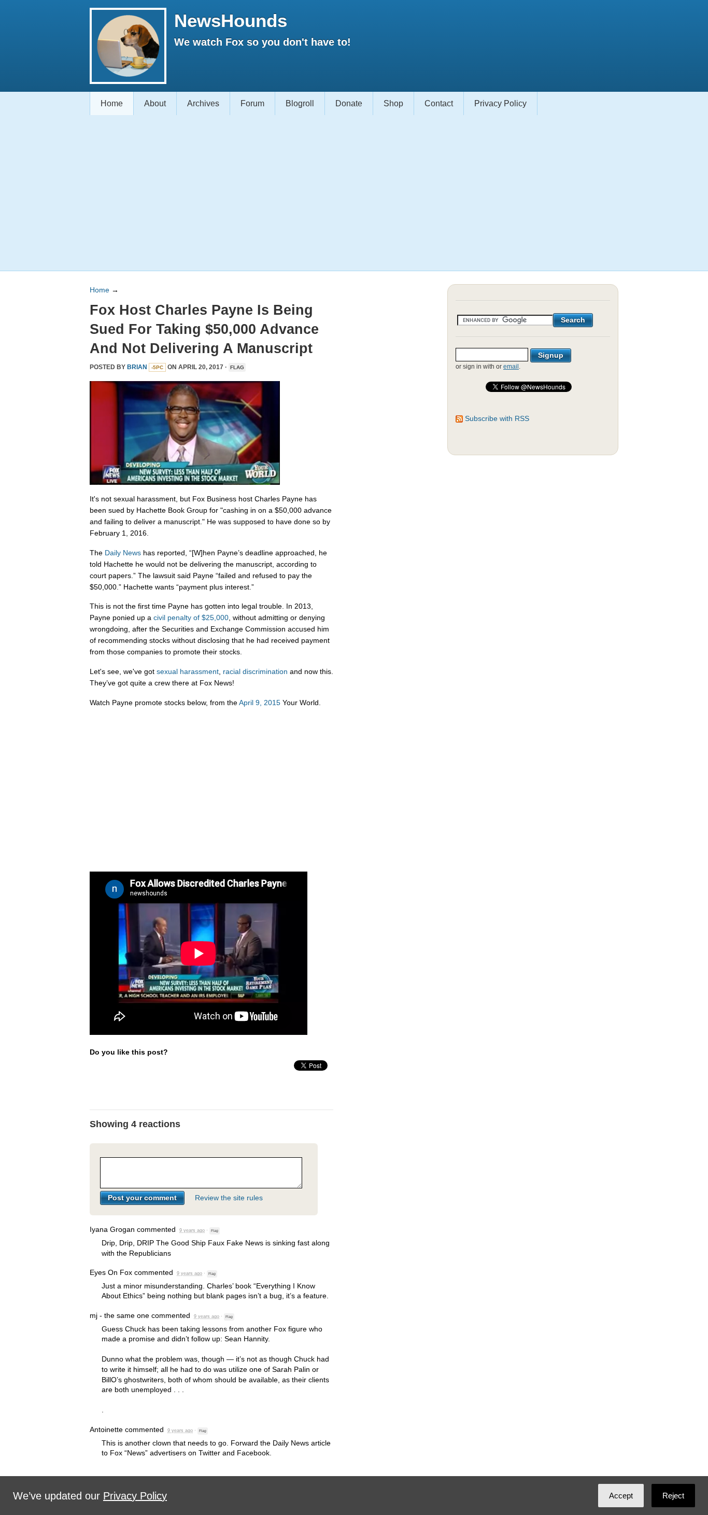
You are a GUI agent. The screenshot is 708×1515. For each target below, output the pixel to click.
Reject (673, 1495)
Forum (252, 103)
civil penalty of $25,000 (191, 617)
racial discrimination (255, 671)
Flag (237, 367)
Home (112, 103)
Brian (137, 367)
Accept (621, 1495)
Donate (348, 103)
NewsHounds (230, 20)
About (155, 103)
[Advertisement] (350, 192)
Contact (438, 103)
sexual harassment (188, 671)
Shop (393, 103)
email (511, 366)
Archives (203, 103)
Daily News (123, 553)
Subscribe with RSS (497, 418)
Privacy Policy (500, 103)
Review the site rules (229, 1198)
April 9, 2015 (259, 702)
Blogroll (300, 103)
